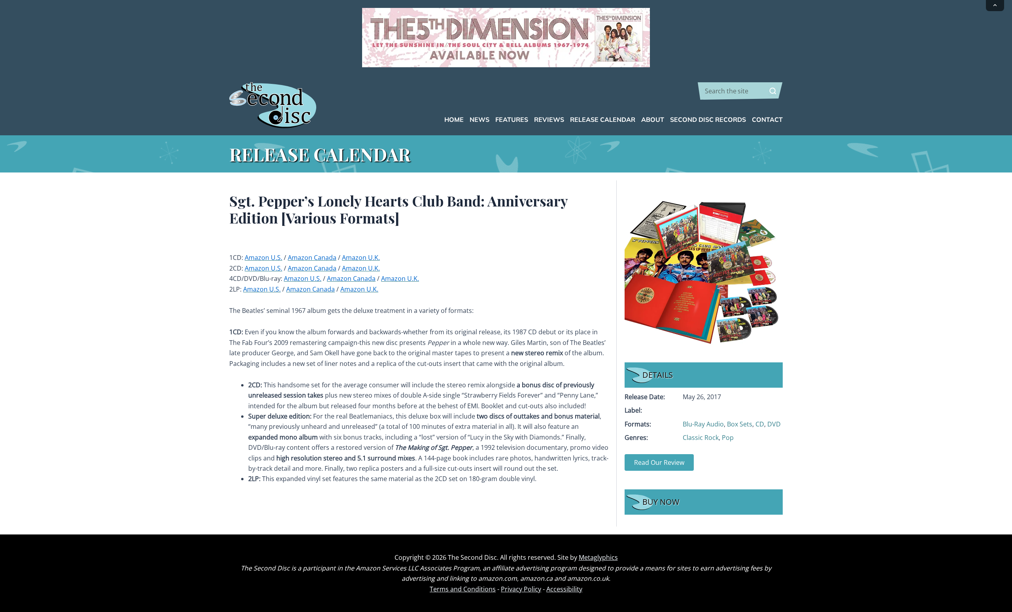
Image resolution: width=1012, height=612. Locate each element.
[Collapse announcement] (995, 5)
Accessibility (564, 589)
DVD (774, 424)
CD (759, 424)
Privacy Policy (521, 589)
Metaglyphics (598, 557)
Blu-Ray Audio (703, 424)
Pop (728, 437)
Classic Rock (701, 437)
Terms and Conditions (463, 589)
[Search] (773, 91)
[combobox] (740, 91)
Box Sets (739, 424)
